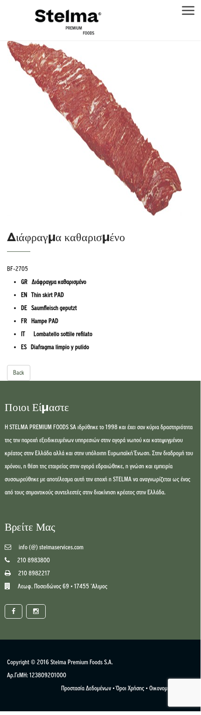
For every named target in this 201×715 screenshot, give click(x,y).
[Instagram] (36, 611)
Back (18, 373)
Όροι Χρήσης (130, 688)
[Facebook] (13, 611)
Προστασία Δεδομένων (86, 688)
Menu (193, 7)
